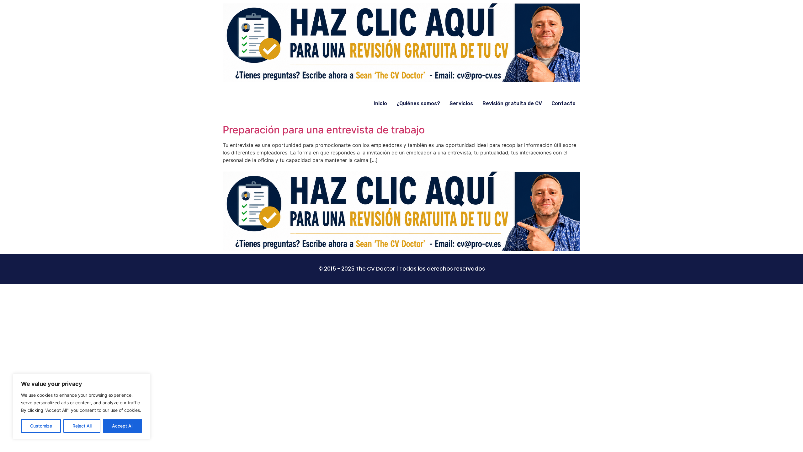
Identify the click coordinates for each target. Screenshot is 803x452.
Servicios (461, 103)
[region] (82, 406)
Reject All (82, 425)
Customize (41, 425)
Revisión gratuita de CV (512, 103)
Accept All (122, 425)
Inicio (380, 103)
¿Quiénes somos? (418, 103)
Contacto (563, 103)
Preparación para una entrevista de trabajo (324, 130)
